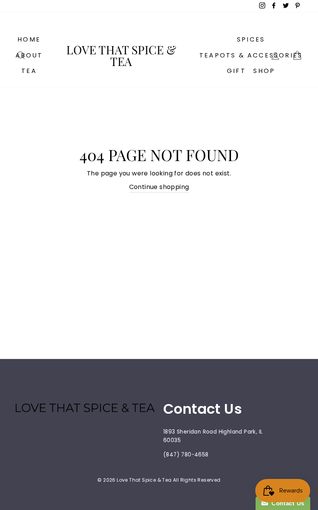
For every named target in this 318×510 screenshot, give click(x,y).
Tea (29, 70)
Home (29, 39)
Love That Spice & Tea (121, 55)
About (29, 55)
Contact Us (286, 503)
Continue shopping (159, 186)
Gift (236, 70)
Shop (264, 70)
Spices (251, 39)
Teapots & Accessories (250, 55)
